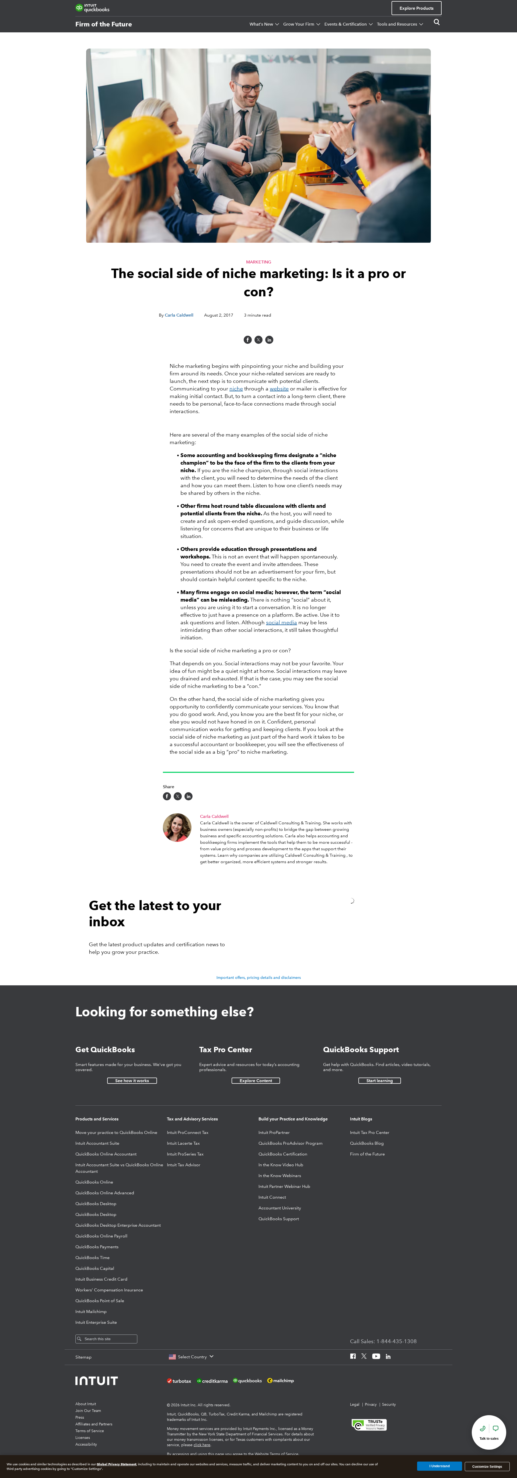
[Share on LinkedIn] (269, 340)
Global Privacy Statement (116, 1464)
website (279, 388)
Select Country (192, 1356)
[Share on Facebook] (248, 340)
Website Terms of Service (276, 1454)
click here (202, 1444)
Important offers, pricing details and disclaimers (258, 977)
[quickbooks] (92, 8)
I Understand (439, 1466)
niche (236, 388)
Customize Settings (487, 1466)
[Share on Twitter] (258, 340)
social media (281, 622)
